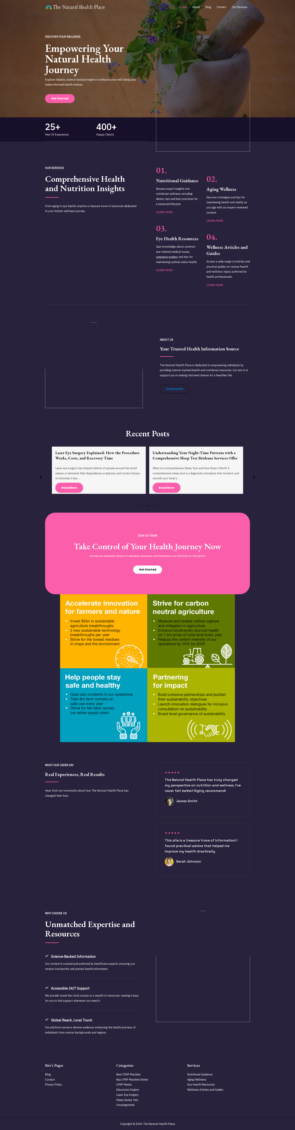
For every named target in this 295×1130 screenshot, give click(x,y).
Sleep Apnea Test (127, 1100)
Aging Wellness (196, 1079)
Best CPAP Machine (128, 1074)
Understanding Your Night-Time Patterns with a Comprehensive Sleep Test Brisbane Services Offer (97, 455)
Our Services (239, 7)
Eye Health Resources (201, 1084)
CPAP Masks (124, 1084)
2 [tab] (142, 506)
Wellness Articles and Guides (205, 1089)
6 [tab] (156, 506)
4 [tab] (149, 506)
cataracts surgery (167, 257)
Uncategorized (125, 1105)
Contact (221, 7)
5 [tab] (152, 506)
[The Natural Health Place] (75, 6)
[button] (174, 389)
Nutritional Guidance (200, 1074)
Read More (69, 488)
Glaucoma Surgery (127, 1089)
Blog (208, 7)
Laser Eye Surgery (127, 1094)
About (196, 7)
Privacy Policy (53, 1084)
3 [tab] (146, 506)
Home (183, 7)
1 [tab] (139, 506)
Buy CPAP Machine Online (132, 1079)
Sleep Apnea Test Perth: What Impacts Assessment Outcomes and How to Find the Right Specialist (195, 455)
